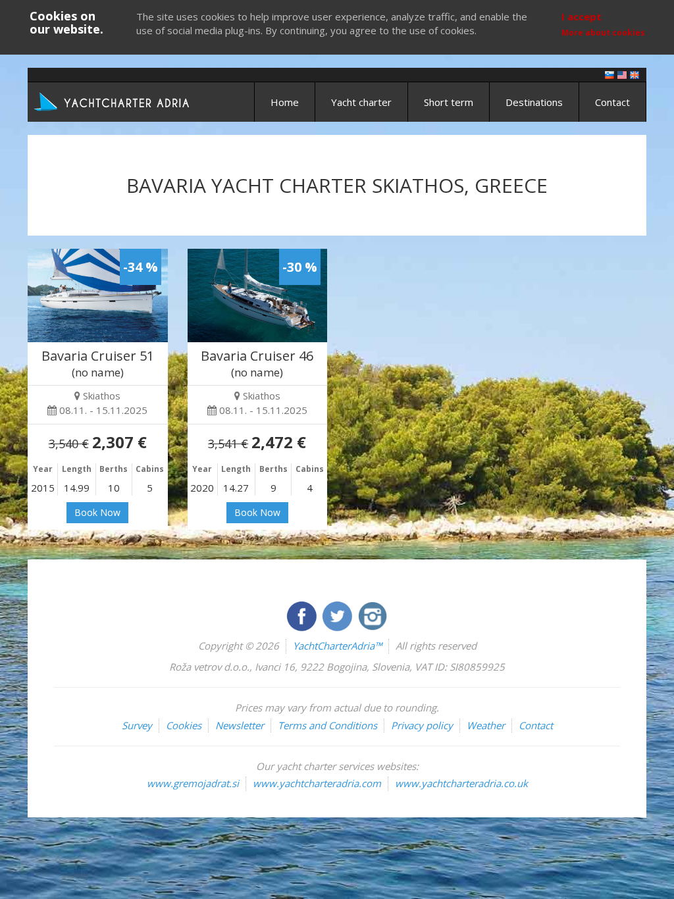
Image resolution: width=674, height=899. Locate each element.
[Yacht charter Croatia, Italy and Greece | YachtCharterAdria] (113, 100)
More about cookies (603, 32)
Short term (448, 102)
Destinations (534, 102)
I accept (581, 16)
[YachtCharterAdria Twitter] (338, 614)
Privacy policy (422, 725)
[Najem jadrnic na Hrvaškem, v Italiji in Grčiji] (609, 74)
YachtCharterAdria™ (337, 645)
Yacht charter (361, 102)
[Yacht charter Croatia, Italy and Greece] (622, 74)
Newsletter (239, 725)
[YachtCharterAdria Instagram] (372, 614)
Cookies (183, 725)
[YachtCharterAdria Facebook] (303, 614)
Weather (486, 725)
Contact (612, 102)
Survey (137, 725)
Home (285, 102)
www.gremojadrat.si (193, 783)
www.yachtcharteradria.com (317, 783)
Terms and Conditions (327, 725)
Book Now (97, 512)
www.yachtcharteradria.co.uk (461, 783)
